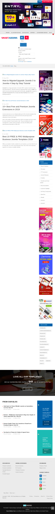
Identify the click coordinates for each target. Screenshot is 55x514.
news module (43, 352)
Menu (22, 40)
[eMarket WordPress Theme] (45, 124)
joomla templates (44, 349)
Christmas (42, 328)
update (48, 360)
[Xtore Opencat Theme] (45, 147)
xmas (42, 363)
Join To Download (47, 1)
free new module (44, 344)
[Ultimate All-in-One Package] (45, 242)
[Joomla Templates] (9, 38)
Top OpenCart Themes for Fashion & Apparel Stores (16, 432)
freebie (42, 336)
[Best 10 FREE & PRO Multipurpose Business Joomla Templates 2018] (19, 130)
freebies (42, 338)
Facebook (44, 475)
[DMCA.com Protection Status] (27, 505)
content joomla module (45, 330)
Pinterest (44, 485)
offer (42, 355)
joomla (42, 347)
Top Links (23, 44)
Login (39, 1)
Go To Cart (20, 61)
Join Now (27, 389)
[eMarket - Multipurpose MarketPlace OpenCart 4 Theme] (45, 285)
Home (11, 66)
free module (43, 341)
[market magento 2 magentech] (45, 309)
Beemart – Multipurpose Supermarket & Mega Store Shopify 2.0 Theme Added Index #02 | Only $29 (19, 415)
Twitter (43, 482)
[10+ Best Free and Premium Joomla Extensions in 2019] (16, 100)
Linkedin (44, 478)
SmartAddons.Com (10, 511)
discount (42, 333)
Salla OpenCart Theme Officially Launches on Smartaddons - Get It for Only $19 (18, 407)
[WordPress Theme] (45, 218)
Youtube (44, 488)
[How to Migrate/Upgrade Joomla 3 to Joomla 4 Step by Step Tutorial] (19, 74)
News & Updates (7, 409)
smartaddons (43, 358)
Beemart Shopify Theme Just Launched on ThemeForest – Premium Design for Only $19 (18, 424)
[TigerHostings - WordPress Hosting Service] (45, 264)
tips (41, 360)
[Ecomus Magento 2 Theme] (45, 80)
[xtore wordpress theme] (45, 102)
